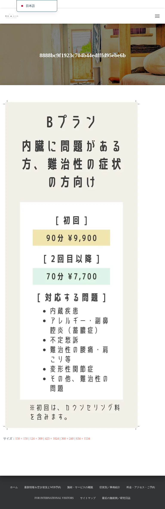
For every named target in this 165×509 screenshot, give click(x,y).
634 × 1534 (83, 438)
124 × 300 (36, 438)
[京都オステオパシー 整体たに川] (13, 16)
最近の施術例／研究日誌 (116, 498)
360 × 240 (67, 438)
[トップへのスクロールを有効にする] (156, 500)
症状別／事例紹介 (91, 4)
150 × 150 (21, 438)
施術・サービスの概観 (66, 4)
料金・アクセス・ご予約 (118, 4)
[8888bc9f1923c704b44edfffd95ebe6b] (71, 265)
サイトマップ (88, 498)
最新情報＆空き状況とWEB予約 (42, 487)
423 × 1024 (52, 438)
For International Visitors (147, 4)
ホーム (8, 4)
